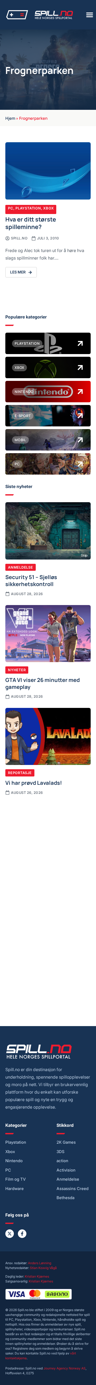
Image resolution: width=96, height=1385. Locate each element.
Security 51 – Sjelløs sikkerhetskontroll (31, 580)
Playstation (28, 208)
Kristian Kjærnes (37, 1276)
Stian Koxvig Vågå (43, 1268)
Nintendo (14, 1160)
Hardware (14, 1188)
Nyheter (17, 669)
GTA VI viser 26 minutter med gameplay (42, 682)
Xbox (48, 208)
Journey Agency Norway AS (64, 1368)
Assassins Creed (73, 1188)
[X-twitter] (9, 1233)
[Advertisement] (48, 852)
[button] (89, 14)
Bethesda (65, 1197)
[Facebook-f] (22, 1233)
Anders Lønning (39, 1263)
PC (10, 208)
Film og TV (15, 1179)
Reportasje (20, 772)
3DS (61, 1151)
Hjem (10, 118)
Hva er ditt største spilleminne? (30, 223)
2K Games (66, 1142)
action (62, 1160)
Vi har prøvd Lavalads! (33, 782)
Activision (66, 1170)
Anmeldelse (20, 567)
